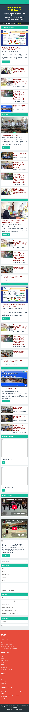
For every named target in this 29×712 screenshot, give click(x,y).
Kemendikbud (5, 597)
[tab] (14, 618)
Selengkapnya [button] (6, 61)
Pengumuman (5, 574)
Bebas (3, 568)
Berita (3, 584)
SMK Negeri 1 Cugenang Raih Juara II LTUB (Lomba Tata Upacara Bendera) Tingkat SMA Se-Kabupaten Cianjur (20, 95)
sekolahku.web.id (18, 709)
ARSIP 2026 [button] (5, 618)
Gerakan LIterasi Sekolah (8, 590)
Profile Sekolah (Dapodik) (8, 601)
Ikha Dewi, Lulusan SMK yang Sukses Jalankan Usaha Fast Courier (19, 71)
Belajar (4, 580)
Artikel (4, 577)
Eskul (3, 571)
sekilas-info (3, 683)
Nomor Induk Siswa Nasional (9, 610)
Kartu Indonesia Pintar (7, 607)
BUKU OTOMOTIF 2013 (9, 389)
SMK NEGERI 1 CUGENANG (19, 706)
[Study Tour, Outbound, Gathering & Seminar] (14, 625)
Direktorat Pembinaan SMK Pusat (10, 613)
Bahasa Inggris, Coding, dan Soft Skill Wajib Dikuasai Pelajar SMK (20, 82)
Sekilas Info (3, 681)
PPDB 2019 (5, 587)
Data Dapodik (5, 604)
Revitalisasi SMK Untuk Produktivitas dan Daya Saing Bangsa (13, 48)
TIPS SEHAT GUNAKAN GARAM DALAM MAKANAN (14, 277)
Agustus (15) (5, 621)
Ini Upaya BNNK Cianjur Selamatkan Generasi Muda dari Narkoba (19, 165)
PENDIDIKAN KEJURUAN (10, 135)
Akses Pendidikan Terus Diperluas (18, 268)
